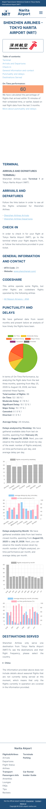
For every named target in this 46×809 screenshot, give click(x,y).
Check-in (7, 67)
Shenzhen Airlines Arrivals (16, 215)
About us (23, 804)
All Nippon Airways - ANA (16, 299)
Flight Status (9, 765)
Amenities (7, 778)
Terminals (28, 754)
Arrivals (6, 757)
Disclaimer (30, 801)
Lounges (7, 782)
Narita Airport (24, 12)
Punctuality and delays (13, 74)
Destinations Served (12, 77)
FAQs (5, 785)
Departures (8, 761)
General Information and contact (18, 70)
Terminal (7, 60)
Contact (38, 801)
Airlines (6, 768)
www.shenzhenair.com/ (25, 271)
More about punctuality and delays (19, 108)
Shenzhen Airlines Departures (18, 219)
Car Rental (28, 771)
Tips (5, 789)
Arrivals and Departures (14, 63)
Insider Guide (29, 775)
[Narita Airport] (6, 13)
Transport (8, 771)
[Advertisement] (23, 136)
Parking (27, 757)
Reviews (6, 792)
